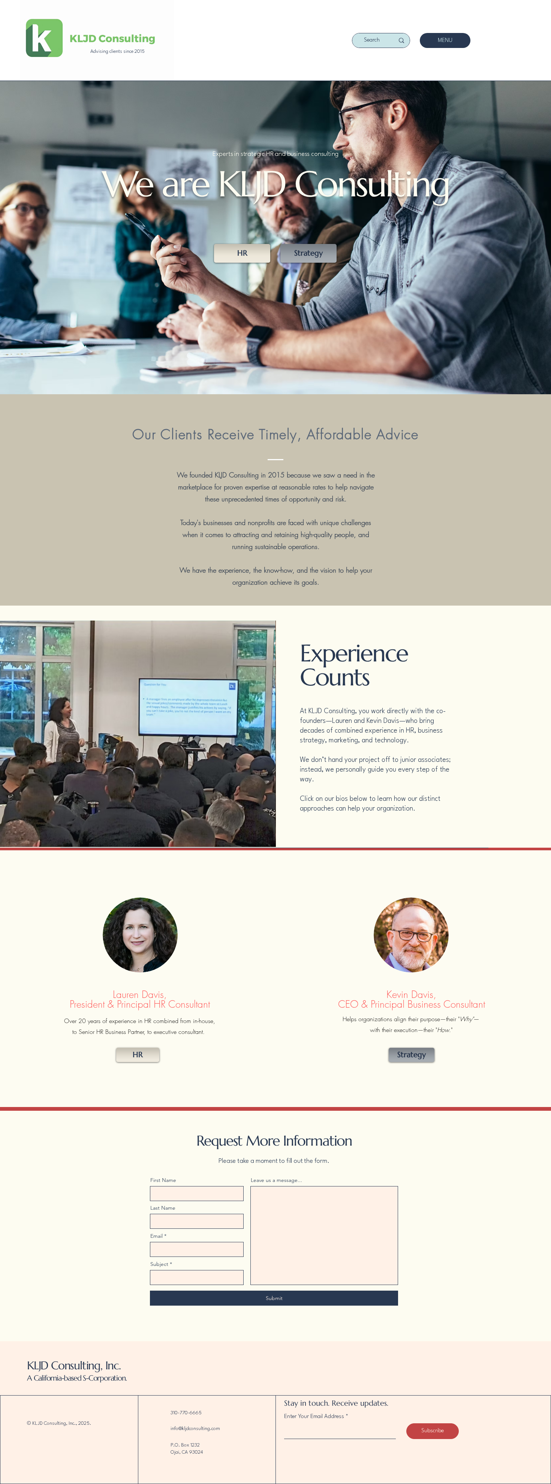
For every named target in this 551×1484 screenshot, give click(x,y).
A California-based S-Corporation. (76, 1378)
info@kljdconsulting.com (195, 1428)
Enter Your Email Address (314, 1417)
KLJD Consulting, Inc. (74, 1365)
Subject (159, 1264)
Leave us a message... (276, 1180)
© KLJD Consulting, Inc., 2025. (59, 1423)
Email (156, 1236)
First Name (163, 1180)
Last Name (162, 1207)
